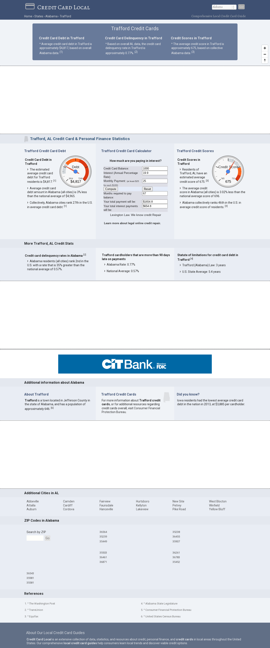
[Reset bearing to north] (265, 60)
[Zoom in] (265, 48)
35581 (30, 582)
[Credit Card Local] (31, 7)
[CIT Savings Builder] (135, 372)
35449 (103, 541)
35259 (103, 536)
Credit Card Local (63, 7)
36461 (103, 557)
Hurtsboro (142, 501)
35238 (176, 531)
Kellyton (141, 505)
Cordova (68, 509)
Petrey (177, 505)
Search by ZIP (36, 532)
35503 (103, 552)
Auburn (31, 509)
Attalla (31, 505)
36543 (30, 573)
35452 (176, 561)
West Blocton (218, 501)
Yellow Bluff (217, 509)
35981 (30, 578)
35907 (176, 541)
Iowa (180, 400)
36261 (176, 552)
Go (241, 6)
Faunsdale (106, 505)
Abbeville (33, 501)
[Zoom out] (265, 54)
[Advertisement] (135, 100)
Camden (68, 501)
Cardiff (68, 505)
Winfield (214, 505)
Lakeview (142, 509)
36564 (103, 531)
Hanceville (106, 509)
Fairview (105, 501)
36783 (176, 557)
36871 (103, 561)
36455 (176, 536)
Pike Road (179, 509)
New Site (178, 501)
